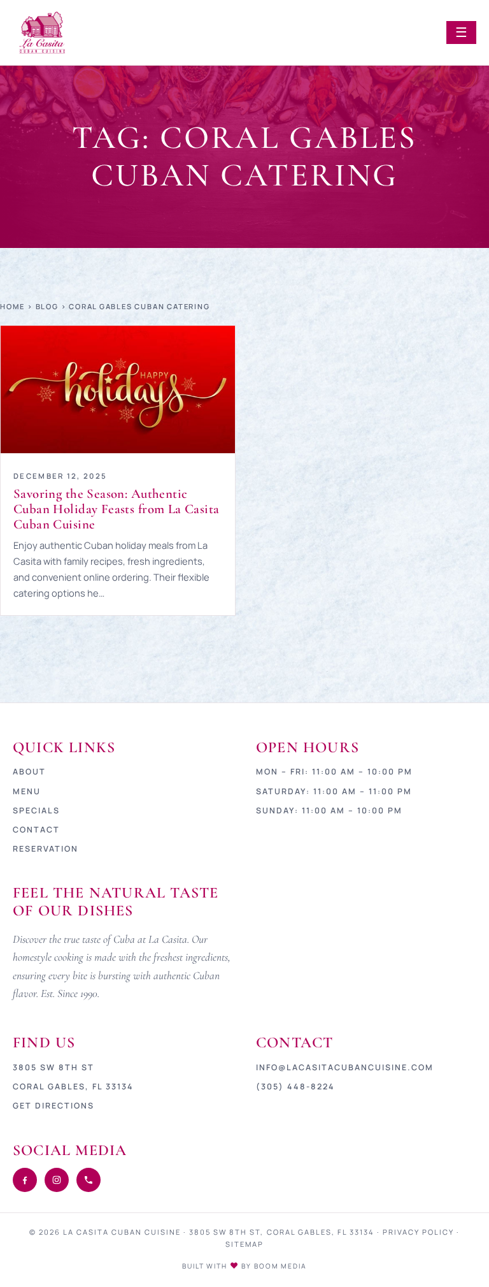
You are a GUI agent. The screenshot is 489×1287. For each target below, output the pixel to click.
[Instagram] (57, 1180)
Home (12, 306)
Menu (27, 791)
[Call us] (88, 1180)
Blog (47, 306)
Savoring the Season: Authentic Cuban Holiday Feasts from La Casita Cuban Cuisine (116, 509)
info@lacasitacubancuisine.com (345, 1067)
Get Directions (53, 1105)
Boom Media (280, 1266)
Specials (36, 810)
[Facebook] (25, 1180)
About (29, 771)
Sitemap (244, 1244)
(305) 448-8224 (295, 1086)
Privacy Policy (418, 1232)
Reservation (45, 848)
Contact (36, 829)
